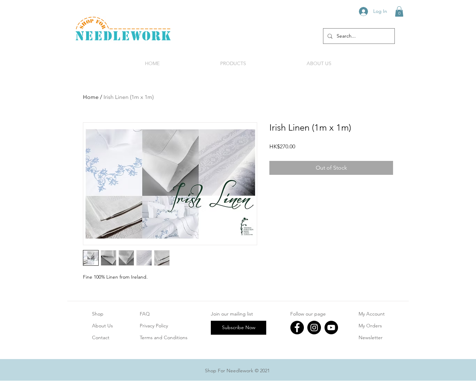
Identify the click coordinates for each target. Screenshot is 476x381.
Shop (97, 314)
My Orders (370, 325)
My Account (372, 314)
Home (91, 97)
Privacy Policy (154, 325)
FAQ (145, 314)
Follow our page (308, 314)
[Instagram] (314, 327)
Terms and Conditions (163, 337)
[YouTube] (331, 327)
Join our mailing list (232, 314)
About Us (102, 325)
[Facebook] (297, 327)
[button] (399, 11)
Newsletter (371, 337)
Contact (100, 337)
